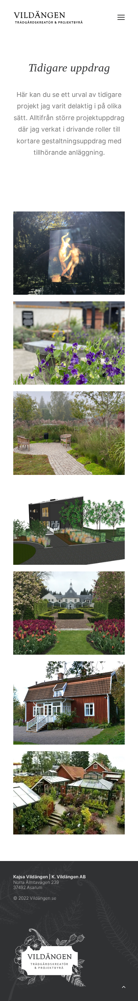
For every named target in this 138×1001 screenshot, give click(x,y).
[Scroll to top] (123, 986)
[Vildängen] (48, 17)
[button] (121, 17)
